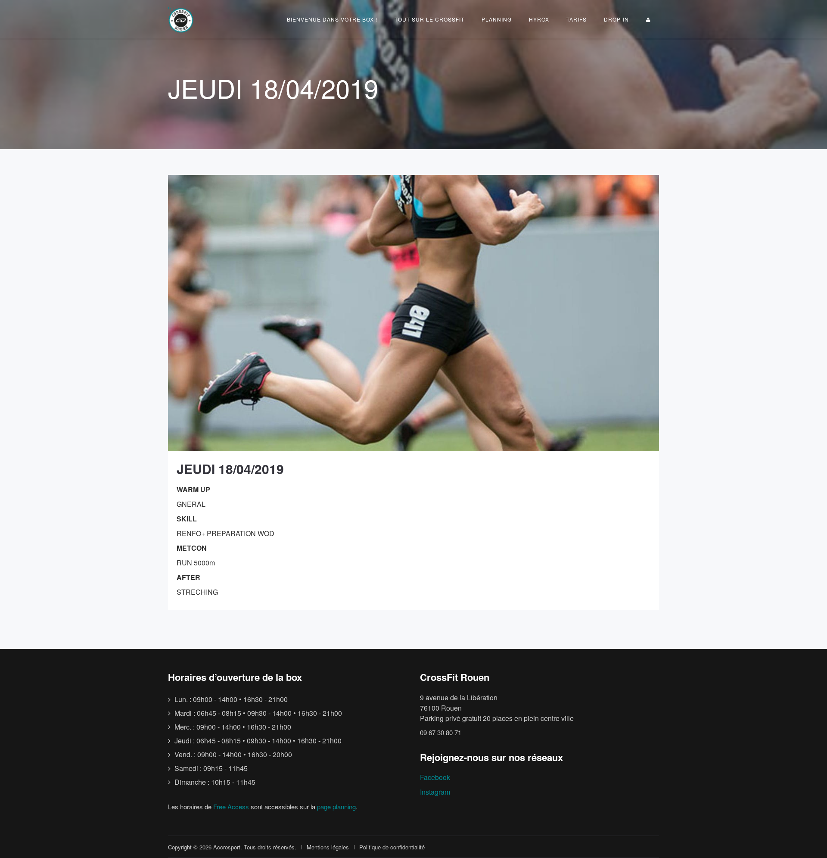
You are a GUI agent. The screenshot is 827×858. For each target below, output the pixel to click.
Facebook (435, 777)
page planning (336, 806)
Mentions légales (328, 847)
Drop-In (616, 19)
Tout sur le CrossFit (429, 19)
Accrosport (226, 847)
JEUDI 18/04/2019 (230, 468)
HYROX (539, 19)
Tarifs (576, 19)
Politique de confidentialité (392, 847)
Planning (497, 19)
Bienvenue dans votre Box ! (332, 19)
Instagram (435, 792)
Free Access (231, 806)
